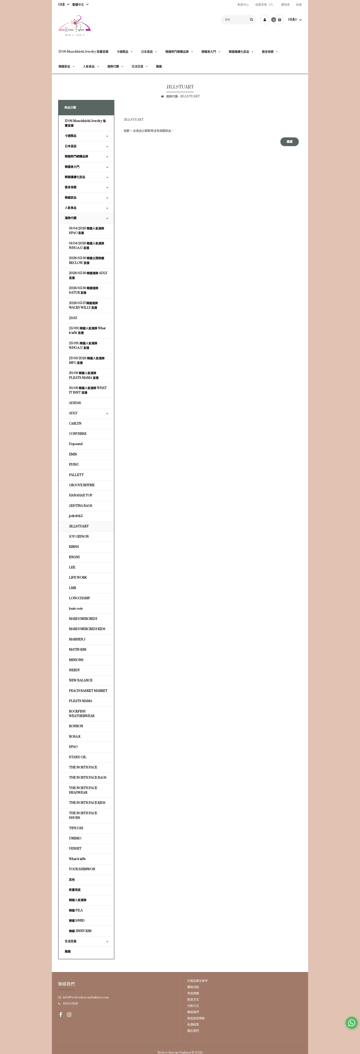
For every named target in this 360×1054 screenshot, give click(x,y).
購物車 (285, 5)
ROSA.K (74, 737)
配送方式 (193, 1000)
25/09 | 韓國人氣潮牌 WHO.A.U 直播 (83, 345)
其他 (72, 880)
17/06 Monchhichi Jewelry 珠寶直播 (85, 123)
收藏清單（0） (265, 5)
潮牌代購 (172, 96)
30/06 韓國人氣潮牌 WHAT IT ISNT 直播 (88, 390)
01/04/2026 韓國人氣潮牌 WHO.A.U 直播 (86, 245)
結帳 (299, 5)
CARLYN (75, 424)
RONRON (76, 726)
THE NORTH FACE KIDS (87, 803)
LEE (72, 567)
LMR (72, 588)
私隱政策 (193, 1025)
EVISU (74, 465)
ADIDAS (75, 403)
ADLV (73, 413)
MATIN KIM (77, 650)
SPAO (73, 747)
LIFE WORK (78, 578)
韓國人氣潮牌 (77, 900)
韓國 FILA (76, 910)
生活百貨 (70, 941)
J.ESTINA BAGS (80, 506)
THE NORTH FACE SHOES (83, 815)
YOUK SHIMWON (82, 869)
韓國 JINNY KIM (80, 931)
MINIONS (76, 660)
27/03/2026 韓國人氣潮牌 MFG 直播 (87, 360)
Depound (75, 444)
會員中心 (243, 5)
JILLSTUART (190, 96)
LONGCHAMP (79, 598)
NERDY (74, 670)
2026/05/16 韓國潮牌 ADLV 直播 (88, 275)
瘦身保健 (70, 187)
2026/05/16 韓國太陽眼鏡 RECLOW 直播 (86, 260)
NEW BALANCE (80, 680)
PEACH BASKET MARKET (88, 691)
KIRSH (74, 547)
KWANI (74, 557)
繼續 (289, 142)
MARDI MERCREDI (83, 619)
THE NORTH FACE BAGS (87, 778)
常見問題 (193, 993)
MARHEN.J (77, 639)
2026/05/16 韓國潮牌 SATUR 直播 (83, 290)
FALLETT (76, 475)
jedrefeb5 (76, 516)
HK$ (61, 5)
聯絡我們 (193, 1012)
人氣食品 (70, 208)
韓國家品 (70, 198)
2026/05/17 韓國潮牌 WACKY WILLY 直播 (83, 305)
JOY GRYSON (79, 537)
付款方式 (193, 1006)
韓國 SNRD (77, 921)
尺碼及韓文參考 (197, 981)
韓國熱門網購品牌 (76, 156)
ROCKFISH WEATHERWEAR (81, 714)
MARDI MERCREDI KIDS (87, 629)
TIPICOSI (76, 828)
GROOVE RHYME (82, 485)
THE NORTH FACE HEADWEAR (83, 790)
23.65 (73, 318)
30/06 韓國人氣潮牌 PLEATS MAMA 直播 (84, 375)
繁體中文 (77, 5)
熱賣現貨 (75, 890)
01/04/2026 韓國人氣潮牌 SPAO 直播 (86, 230)
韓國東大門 (72, 167)
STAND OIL (77, 757)
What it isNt (77, 859)
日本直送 (70, 146)
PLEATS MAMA (80, 701)
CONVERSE (77, 434)
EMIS (73, 454)
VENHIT (75, 849)
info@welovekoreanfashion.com (86, 997)
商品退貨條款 (196, 1018)
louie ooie (76, 609)
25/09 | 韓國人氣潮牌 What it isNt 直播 (87, 330)
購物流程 (193, 987)
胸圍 (68, 951)
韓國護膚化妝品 (75, 177)
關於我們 (193, 1031)
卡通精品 (70, 136)
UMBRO (75, 838)
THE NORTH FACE (83, 767)
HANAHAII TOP (80, 495)
